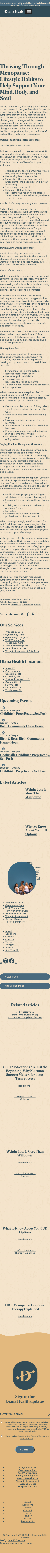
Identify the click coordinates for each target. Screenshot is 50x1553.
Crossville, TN (12, 676)
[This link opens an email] (16, 962)
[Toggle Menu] (29, 11)
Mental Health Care (16, 648)
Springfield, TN (13, 687)
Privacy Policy (26, 1438)
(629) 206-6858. (8, 590)
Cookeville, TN (13, 674)
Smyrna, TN (11, 685)
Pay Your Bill (12, 950)
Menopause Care (14, 643)
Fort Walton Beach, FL (17, 679)
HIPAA (9, 947)
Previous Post (14, 986)
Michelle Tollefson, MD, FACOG (17, 599)
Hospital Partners (15, 921)
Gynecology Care (14, 634)
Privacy (9, 944)
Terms (8, 942)
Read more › (25, 1085)
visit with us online (23, 588)
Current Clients (13, 919)
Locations (10, 933)
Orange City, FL (14, 682)
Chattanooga (12, 671)
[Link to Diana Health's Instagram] (6, 962)
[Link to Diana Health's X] (1, 962)
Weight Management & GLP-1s (22, 651)
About (8, 931)
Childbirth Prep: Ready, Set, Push (23, 714)
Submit (25, 1449)
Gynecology (16, 604)
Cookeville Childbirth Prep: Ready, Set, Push (25, 757)
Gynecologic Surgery (16, 637)
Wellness (37, 604)
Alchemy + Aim (23, 1543)
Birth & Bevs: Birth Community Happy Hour (22, 740)
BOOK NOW (15, 5)
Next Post (11, 976)
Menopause (27, 604)
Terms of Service (38, 1436)
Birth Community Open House (22, 726)
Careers (9, 936)
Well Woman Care (15, 640)
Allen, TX (10, 668)
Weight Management (16, 916)
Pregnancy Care (14, 632)
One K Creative (16, 1540)
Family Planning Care (16, 645)
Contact (9, 939)
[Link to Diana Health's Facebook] (12, 962)
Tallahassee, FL (13, 690)
